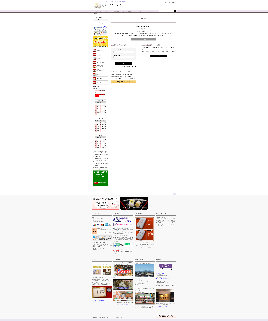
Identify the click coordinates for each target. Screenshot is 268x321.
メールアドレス (118, 49)
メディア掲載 (124, 11)
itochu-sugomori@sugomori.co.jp (163, 278)
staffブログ (139, 11)
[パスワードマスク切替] (133, 57)
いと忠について (108, 11)
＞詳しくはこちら (124, 304)
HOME (93, 13)
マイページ (146, 11)
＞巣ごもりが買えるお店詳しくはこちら (145, 309)
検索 (175, 11)
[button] (123, 81)
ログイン (100, 19)
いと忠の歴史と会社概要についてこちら (165, 306)
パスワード (116, 55)
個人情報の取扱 (110, 317)
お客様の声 (131, 11)
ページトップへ (174, 194)
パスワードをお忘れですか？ (129, 66)
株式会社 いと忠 (160, 273)
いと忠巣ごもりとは (97, 11)
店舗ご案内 (116, 11)
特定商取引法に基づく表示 (99, 317)
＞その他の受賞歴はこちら (98, 300)
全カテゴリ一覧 (118, 317)
